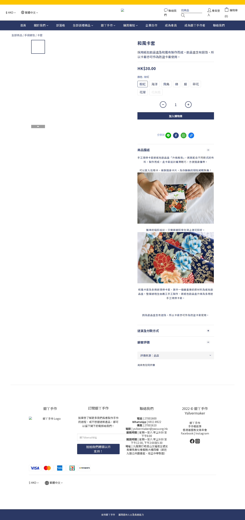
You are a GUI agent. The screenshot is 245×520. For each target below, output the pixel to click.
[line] (168, 135)
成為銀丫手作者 (195, 25)
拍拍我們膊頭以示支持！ (98, 448)
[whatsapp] (183, 135)
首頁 (23, 25)
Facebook (187, 433)
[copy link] (191, 135)
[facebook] (176, 135)
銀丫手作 (107, 25)
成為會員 (171, 25)
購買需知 (129, 25)
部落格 (60, 25)
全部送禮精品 (82, 25)
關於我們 (40, 25)
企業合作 (151, 25)
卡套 (39, 35)
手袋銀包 (29, 35)
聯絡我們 (219, 25)
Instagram (202, 433)
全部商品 (16, 35)
